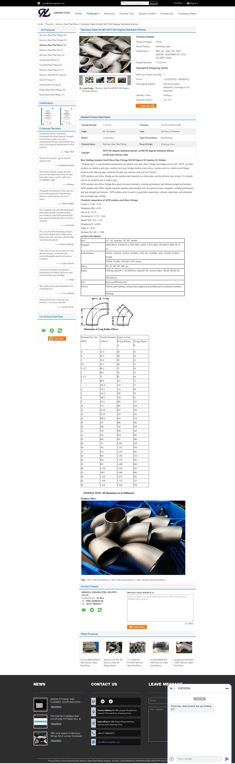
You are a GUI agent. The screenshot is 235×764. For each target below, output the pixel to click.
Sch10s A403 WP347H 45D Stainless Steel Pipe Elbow (90, 662)
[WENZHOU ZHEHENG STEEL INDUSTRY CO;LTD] (55, 12)
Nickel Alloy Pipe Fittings (50, 94)
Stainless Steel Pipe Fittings (51, 35)
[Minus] (227, 688)
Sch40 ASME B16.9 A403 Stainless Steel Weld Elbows (159, 662)
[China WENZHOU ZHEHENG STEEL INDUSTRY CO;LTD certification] (47, 116)
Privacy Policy (54, 761)
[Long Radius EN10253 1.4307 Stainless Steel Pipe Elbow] (184, 647)
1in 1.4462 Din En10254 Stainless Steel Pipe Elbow (135, 662)
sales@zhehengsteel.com (53, 3)
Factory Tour (127, 13)
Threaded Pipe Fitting (48, 65)
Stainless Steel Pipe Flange (51, 40)
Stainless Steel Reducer (49, 70)
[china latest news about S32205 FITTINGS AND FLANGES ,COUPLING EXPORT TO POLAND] (40, 704)
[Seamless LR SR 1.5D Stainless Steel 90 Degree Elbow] (114, 647)
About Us (109, 13)
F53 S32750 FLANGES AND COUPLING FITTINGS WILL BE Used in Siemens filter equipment (66, 718)
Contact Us (167, 13)
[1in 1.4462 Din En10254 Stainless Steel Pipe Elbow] (137, 647)
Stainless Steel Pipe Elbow (67, 24)
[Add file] (171, 758)
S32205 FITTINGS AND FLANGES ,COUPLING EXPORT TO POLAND (67, 701)
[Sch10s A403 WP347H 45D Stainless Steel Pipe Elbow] (91, 647)
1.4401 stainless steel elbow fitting (150, 580)
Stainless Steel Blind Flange (51, 75)
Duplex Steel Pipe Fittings (50, 90)
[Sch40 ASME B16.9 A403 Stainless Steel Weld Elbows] (161, 647)
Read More (56, 707)
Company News (187, 13)
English (193, 3)
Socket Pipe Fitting (47, 60)
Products (92, 13)
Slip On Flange (45, 80)
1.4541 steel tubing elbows (122, 580)
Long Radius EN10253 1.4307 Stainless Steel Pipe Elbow (183, 662)
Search (153, 3)
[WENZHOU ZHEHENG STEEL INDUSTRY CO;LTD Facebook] (111, 701)
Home (78, 13)
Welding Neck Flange (48, 85)
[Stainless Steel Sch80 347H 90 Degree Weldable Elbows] (105, 54)
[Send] (227, 758)
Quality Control (147, 13)
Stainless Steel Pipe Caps (50, 55)
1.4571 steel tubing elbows (97, 580)
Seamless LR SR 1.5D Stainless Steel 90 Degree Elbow (113, 662)
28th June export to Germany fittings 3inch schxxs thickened (66, 734)
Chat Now (146, 106)
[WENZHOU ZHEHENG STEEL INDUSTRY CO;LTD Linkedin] (103, 701)
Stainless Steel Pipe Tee (49, 50)
